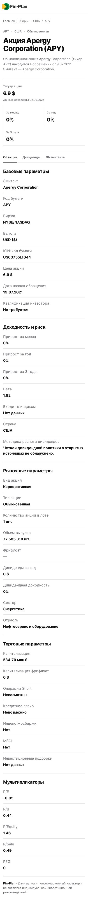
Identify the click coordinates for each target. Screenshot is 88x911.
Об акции (10, 157)
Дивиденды (31, 157)
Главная (9, 21)
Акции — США (29, 21)
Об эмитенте (55, 157)
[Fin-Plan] (14, 6)
